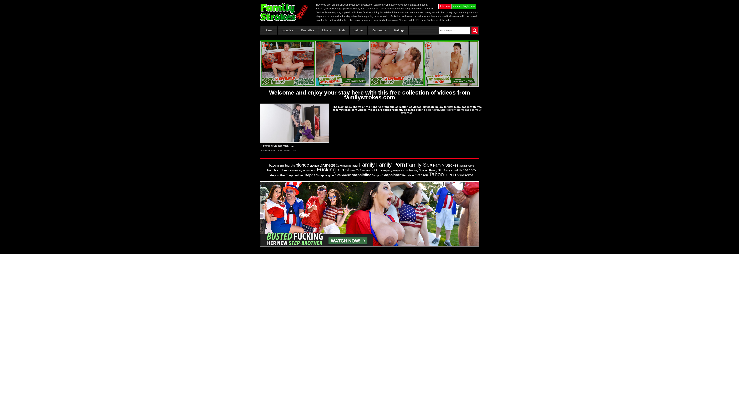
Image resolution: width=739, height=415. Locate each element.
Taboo (436, 174)
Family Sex (419, 165)
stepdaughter (326, 175)
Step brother (294, 175)
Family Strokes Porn (305, 170)
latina (352, 170)
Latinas (359, 30)
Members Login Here (464, 6)
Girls (342, 30)
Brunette (327, 165)
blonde (302, 165)
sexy (416, 170)
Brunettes (307, 30)
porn (383, 170)
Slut (440, 170)
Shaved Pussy (428, 170)
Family (367, 164)
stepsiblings (363, 175)
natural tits (373, 170)
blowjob (314, 165)
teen (449, 174)
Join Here (445, 6)
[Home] (284, 12)
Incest (342, 169)
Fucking (326, 170)
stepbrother (277, 175)
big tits (290, 165)
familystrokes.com (388, 20)
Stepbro (469, 170)
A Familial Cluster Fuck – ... (277, 145)
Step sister (408, 175)
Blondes (287, 30)
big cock (280, 166)
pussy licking (392, 170)
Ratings (399, 30)
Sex (411, 170)
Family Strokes (445, 165)
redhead (403, 170)
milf (358, 170)
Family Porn (390, 165)
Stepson (421, 175)
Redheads (379, 30)
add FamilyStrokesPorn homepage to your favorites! (441, 111)
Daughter (346, 166)
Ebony (326, 30)
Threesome (463, 175)
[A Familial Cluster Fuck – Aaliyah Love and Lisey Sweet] (294, 123)
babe (272, 165)
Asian (269, 30)
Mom (364, 170)
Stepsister (391, 175)
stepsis (378, 175)
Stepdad (311, 175)
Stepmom (343, 175)
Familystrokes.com (281, 170)
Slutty (447, 170)
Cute (339, 165)
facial (355, 165)
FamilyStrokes (466, 165)
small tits (456, 170)
